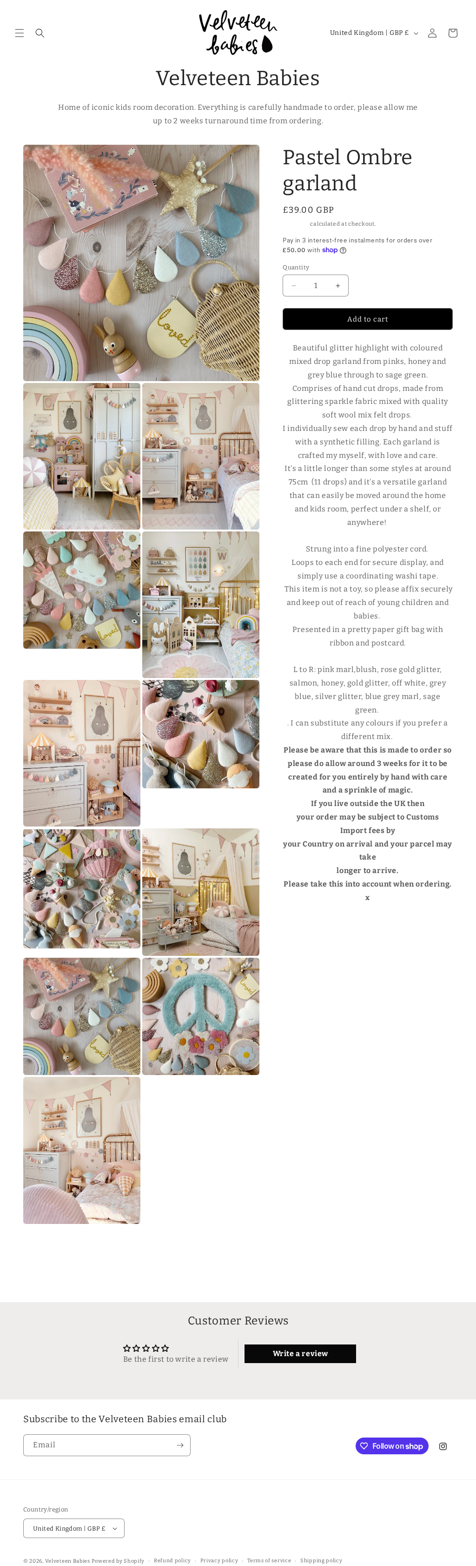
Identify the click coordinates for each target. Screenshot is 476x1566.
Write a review (300, 1353)
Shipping (296, 224)
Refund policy (172, 1561)
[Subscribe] (180, 1445)
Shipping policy (321, 1561)
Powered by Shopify (118, 1561)
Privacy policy (219, 1561)
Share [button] (301, 926)
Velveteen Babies (68, 1561)
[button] (19, 33)
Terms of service (269, 1561)
